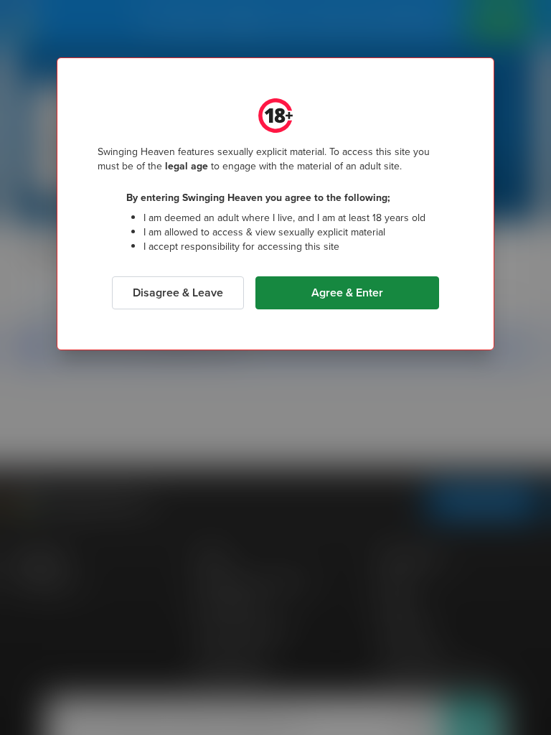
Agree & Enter (347, 292)
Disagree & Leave (178, 292)
